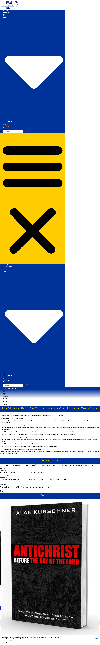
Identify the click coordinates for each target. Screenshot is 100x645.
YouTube (5, 398)
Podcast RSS (6, 396)
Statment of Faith (10, 121)
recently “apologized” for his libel (13, 413)
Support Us (6, 10)
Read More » (3, 470)
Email (4, 391)
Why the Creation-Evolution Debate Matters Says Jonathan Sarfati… (35, 480)
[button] (3, 128)
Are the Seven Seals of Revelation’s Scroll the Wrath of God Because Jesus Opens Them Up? (47, 465)
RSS (4, 395)
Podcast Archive (7, 12)
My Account (6, 124)
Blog (4, 14)
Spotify (4, 393)
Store (4, 16)
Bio (6, 119)
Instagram (5, 401)
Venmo (4, 403)
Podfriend (5, 404)
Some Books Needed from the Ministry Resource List (27, 472)
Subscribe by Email (11, 388)
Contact (7, 123)
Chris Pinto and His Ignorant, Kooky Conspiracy (25, 487)
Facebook (5, 399)
